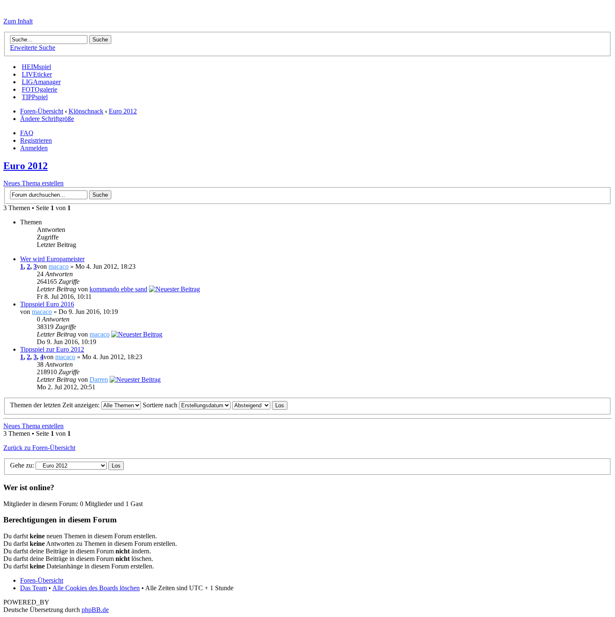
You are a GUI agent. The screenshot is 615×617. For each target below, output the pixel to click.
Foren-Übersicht (41, 111)
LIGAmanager (41, 81)
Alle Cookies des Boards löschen (96, 587)
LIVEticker (37, 74)
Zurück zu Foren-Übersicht (39, 447)
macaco (59, 266)
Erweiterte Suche (32, 47)
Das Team (33, 587)
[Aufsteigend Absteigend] (259, 405)
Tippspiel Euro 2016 (47, 304)
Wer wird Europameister (52, 258)
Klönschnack (86, 111)
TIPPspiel (35, 96)
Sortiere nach (161, 405)
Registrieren (36, 140)
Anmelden (34, 148)
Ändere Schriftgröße (47, 118)
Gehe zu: (22, 465)
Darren (99, 379)
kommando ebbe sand (118, 289)
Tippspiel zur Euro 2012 (52, 349)
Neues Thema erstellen (33, 183)
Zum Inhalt (18, 21)
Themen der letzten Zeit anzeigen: (55, 405)
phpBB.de (95, 609)
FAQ (26, 132)
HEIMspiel (36, 66)
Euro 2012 (123, 111)
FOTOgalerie (39, 89)
